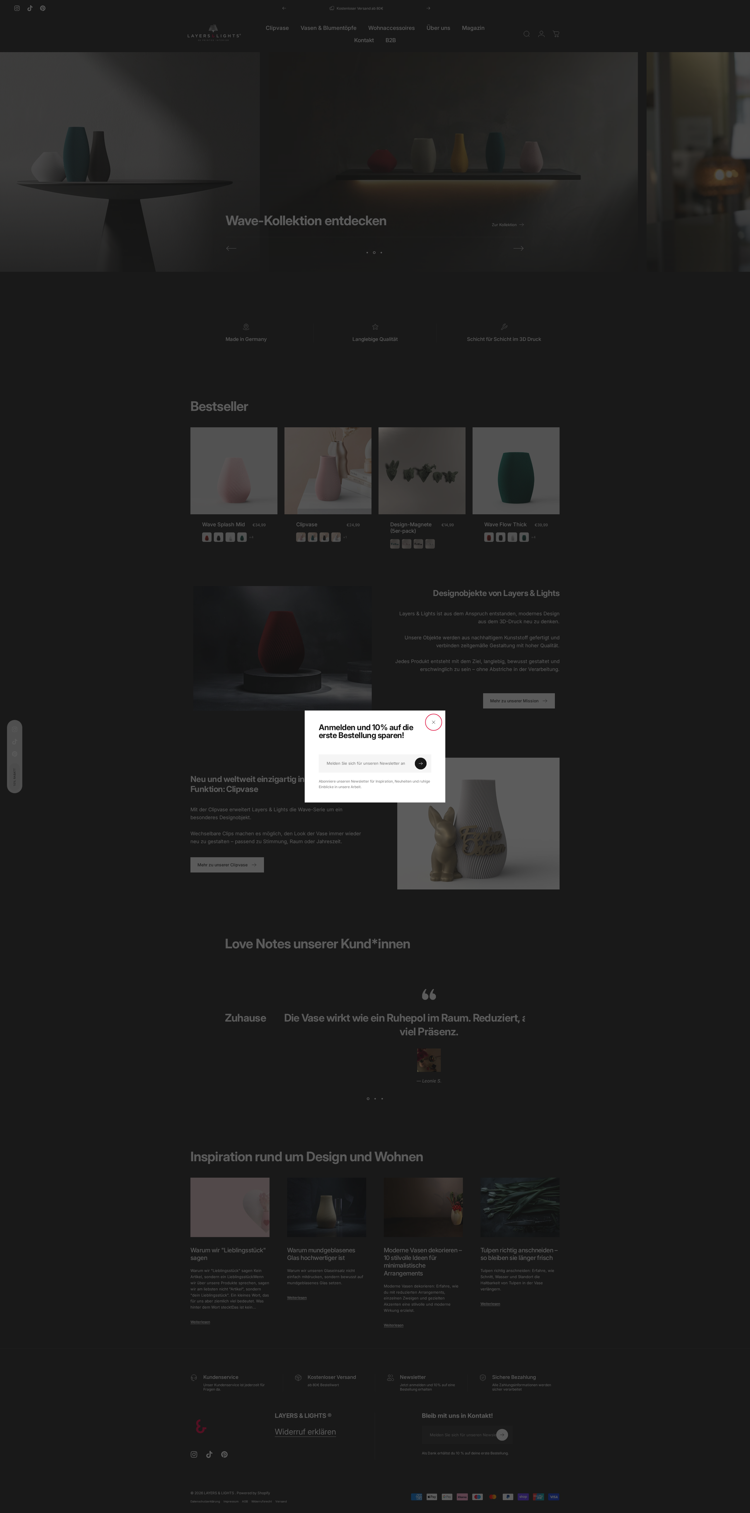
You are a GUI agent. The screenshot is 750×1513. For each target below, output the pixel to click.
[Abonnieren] (421, 763)
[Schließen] (434, 722)
